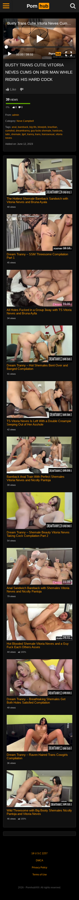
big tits (32, 127)
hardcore (57, 130)
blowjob (42, 127)
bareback (23, 127)
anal (14, 127)
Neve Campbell (25, 121)
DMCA (39, 860)
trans (38, 134)
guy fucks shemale (41, 130)
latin (7, 134)
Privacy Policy (39, 867)
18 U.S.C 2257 (39, 853)
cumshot (10, 130)
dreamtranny (23, 130)
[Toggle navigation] (6, 6)
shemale (16, 134)
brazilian (52, 127)
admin (15, 115)
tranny (30, 134)
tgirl (24, 134)
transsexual (48, 134)
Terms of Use (39, 874)
